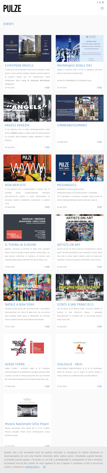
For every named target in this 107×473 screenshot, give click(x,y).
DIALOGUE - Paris (69, 364)
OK (44, 467)
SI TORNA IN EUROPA (20, 245)
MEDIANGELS (66, 185)
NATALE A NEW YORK (19, 305)
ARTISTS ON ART (68, 245)
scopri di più (95, 260)
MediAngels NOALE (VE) (74, 66)
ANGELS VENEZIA (17, 125)
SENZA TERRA (15, 364)
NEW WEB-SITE (15, 185)
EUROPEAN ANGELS (19, 66)
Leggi (47, 87)
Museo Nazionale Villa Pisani (27, 424)
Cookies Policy (32, 467)
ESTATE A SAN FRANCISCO (75, 305)
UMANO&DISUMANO (72, 125)
